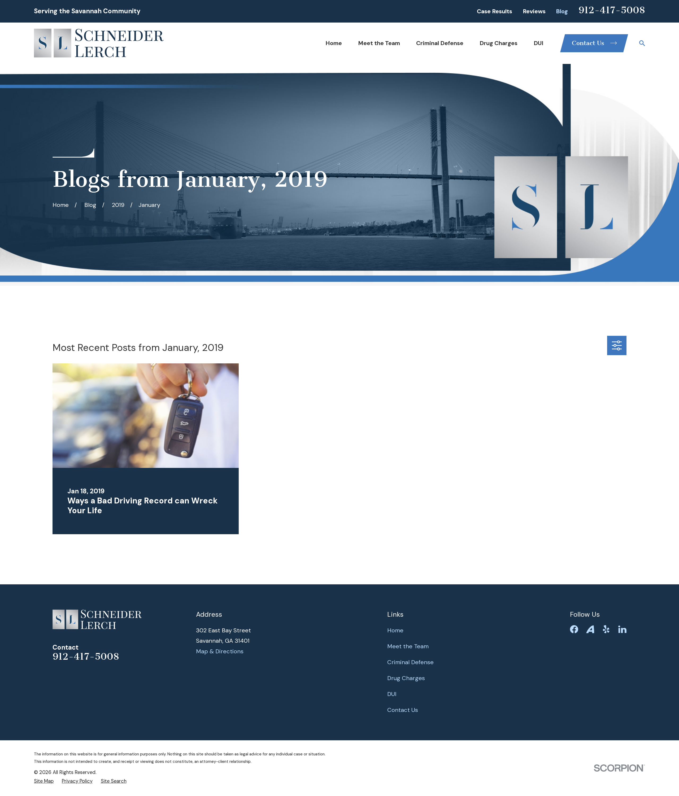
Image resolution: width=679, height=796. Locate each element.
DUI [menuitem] (538, 43)
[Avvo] (590, 629)
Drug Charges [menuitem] (498, 43)
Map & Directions (219, 651)
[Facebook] (574, 629)
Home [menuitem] (333, 43)
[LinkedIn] (622, 629)
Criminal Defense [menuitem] (439, 43)
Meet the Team (408, 646)
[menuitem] (44, 781)
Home (395, 630)
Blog (562, 11)
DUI (392, 694)
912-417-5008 (611, 10)
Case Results (494, 11)
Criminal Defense (410, 662)
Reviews (534, 11)
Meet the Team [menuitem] (379, 43)
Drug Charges (406, 678)
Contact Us (402, 710)
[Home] (99, 43)
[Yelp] (606, 629)
